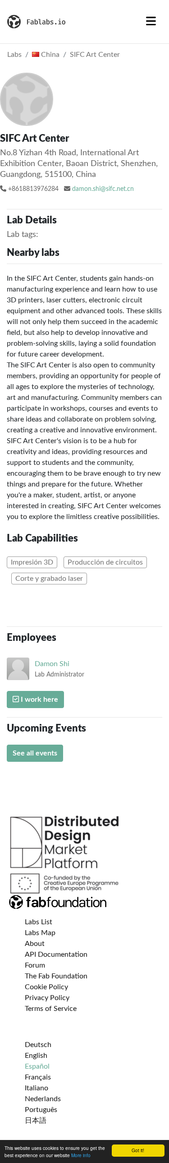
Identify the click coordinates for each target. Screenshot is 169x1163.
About (35, 943)
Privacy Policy (47, 997)
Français (38, 1077)
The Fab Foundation (56, 976)
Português (41, 1109)
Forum (35, 965)
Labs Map (40, 932)
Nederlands (43, 1099)
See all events (35, 753)
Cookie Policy (46, 987)
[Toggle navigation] (151, 21)
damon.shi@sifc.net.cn (103, 189)
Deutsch (38, 1044)
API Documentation (56, 954)
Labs (14, 54)
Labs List (38, 922)
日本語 (35, 1120)
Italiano (36, 1088)
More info (81, 1155)
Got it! (138, 1150)
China (49, 54)
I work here (38, 699)
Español (37, 1066)
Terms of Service (51, 1008)
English (36, 1055)
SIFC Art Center (95, 54)
